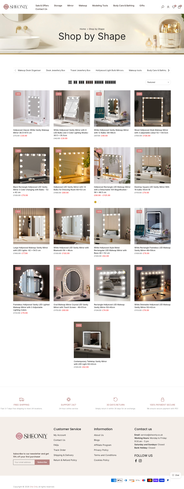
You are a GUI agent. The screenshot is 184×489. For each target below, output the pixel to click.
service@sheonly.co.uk (152, 435)
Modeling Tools (100, 5)
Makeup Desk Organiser (29, 70)
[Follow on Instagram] (140, 460)
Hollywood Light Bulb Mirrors (110, 70)
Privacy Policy (101, 450)
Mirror (70, 5)
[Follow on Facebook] (135, 460)
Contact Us (41, 9)
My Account (60, 435)
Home (83, 29)
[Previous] (15, 70)
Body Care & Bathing (123, 5)
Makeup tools (135, 70)
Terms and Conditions (105, 455)
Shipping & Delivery (64, 455)
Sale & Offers (42, 5)
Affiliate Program (102, 445)
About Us (99, 435)
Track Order (60, 450)
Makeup (83, 5)
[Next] (168, 70)
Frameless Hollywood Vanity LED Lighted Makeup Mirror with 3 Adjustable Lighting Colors (31, 307)
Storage (58, 5)
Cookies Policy (101, 460)
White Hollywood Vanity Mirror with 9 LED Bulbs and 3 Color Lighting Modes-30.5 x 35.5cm (71, 132)
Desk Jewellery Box (55, 70)
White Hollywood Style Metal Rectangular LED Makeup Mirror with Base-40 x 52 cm (110, 250)
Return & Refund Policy (65, 460)
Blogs (97, 440)
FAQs (56, 445)
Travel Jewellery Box (80, 70)
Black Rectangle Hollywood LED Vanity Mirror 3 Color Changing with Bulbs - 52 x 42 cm (30, 189)
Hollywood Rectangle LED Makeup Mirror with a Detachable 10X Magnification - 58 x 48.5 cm (112, 189)
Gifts (142, 5)
